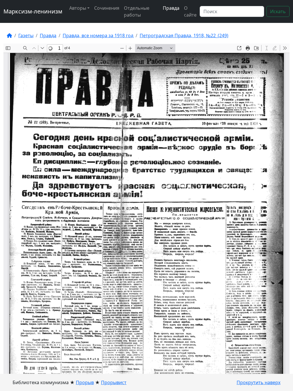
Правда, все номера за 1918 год (98, 35)
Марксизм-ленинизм (32, 11)
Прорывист (113, 382)
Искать (278, 11)
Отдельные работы (136, 11)
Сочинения (106, 8)
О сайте (190, 11)
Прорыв (85, 382)
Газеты (25, 35)
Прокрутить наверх (258, 382)
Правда (171, 8)
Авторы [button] (77, 8)
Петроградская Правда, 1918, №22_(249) (184, 35)
